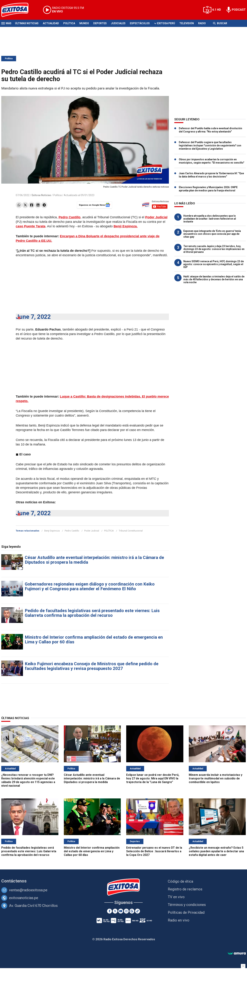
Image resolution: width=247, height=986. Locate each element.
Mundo (84, 23)
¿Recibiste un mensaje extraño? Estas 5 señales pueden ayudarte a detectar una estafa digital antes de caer (216, 851)
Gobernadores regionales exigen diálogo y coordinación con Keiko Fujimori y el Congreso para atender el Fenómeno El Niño (90, 586)
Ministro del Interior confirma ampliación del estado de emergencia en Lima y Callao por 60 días (94, 639)
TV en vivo (176, 897)
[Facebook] (31, 205)
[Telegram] (44, 205)
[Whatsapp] (19, 205)
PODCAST (239, 9)
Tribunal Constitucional (131, 530)
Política (69, 23)
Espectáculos (140, 23)
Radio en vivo (178, 920)
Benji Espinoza (52, 530)
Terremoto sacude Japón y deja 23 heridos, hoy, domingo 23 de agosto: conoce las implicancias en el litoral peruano (213, 249)
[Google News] (131, 911)
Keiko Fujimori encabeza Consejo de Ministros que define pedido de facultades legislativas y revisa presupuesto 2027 (91, 666)
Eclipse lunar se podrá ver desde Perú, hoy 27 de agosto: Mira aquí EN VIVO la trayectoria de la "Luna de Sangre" (152, 778)
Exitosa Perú (166, 23)
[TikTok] (137, 911)
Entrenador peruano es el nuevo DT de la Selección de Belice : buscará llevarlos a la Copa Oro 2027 (154, 851)
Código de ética (180, 881)
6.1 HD (216, 9)
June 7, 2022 (33, 316)
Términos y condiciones (187, 905)
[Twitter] (25, 205)
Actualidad (51, 23)
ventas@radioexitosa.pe (28, 890)
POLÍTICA (109, 530)
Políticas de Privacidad (186, 912)
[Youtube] (120, 911)
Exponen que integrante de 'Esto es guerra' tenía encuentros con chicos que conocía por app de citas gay (212, 234)
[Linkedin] (38, 205)
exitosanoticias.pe (23, 898)
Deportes (100, 23)
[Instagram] (126, 911)
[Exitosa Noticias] (17, 10)
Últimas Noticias (27, 23)
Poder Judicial (91, 530)
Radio (202, 23)
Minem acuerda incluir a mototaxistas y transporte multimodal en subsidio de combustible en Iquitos (215, 778)
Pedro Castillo (72, 530)
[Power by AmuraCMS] (237, 953)
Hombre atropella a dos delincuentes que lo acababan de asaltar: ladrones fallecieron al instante (209, 218)
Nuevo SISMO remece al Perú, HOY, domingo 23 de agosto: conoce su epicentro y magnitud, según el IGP (213, 264)
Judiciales (118, 23)
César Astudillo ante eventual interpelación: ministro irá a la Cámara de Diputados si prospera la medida (94, 560)
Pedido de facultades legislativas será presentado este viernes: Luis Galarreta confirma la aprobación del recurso (92, 613)
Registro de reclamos (185, 889)
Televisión (186, 23)
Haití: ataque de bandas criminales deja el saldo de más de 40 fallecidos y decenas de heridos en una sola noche (213, 279)
